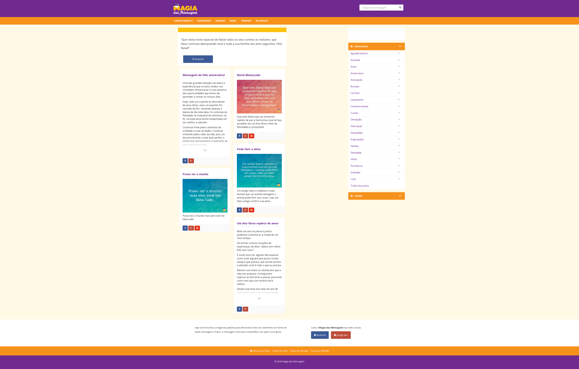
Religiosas (262, 20)
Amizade (220, 20)
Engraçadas (357, 139)
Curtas (354, 113)
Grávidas (355, 172)
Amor (232, 20)
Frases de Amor (280, 350)
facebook (321, 335)
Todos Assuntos (360, 185)
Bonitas (355, 86)
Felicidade (356, 152)
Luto (353, 179)
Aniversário (204, 20)
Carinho (355, 93)
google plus (342, 335)
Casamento (357, 99)
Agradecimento (183, 20)
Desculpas (356, 126)
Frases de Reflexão (319, 350)
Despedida (356, 132)
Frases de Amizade (299, 350)
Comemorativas (359, 106)
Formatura (357, 165)
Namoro (246, 20)
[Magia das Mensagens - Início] (185, 8)
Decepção (356, 119)
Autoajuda (356, 79)
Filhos (354, 159)
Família (354, 146)
